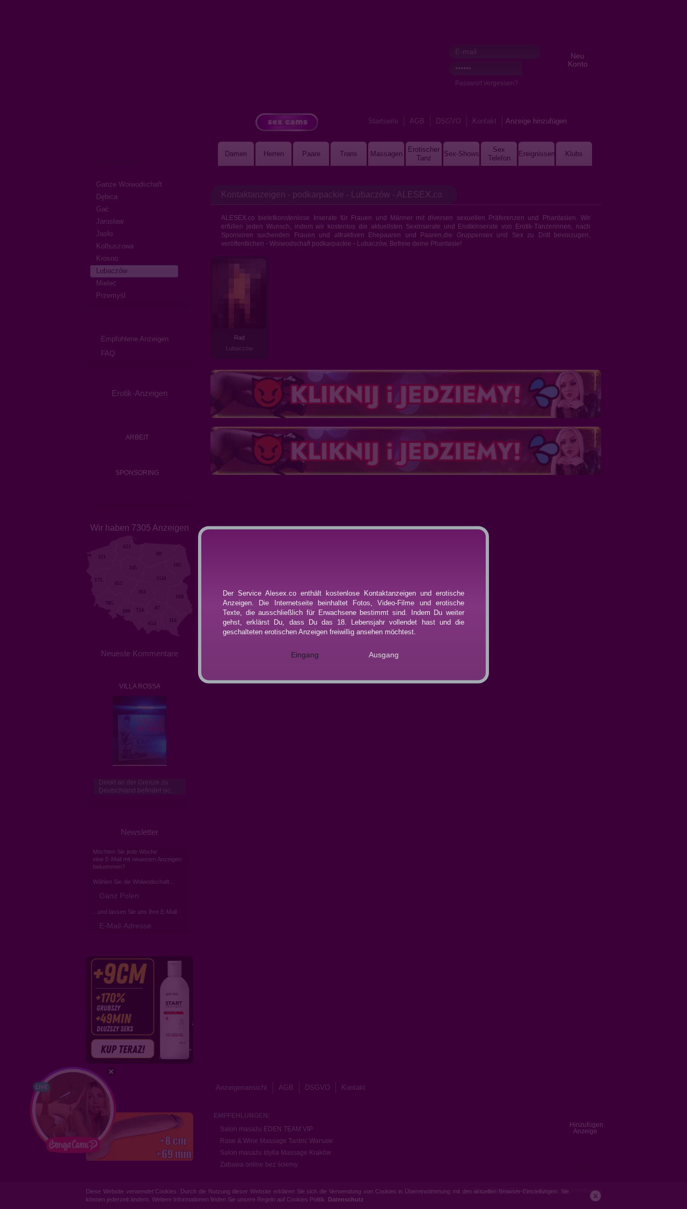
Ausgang (384, 654)
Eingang (305, 654)
